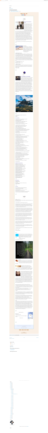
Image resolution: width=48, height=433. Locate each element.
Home (24, 337)
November (12, 389)
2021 (11, 386)
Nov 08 (12, 402)
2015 (11, 417)
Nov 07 (12, 403)
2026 (11, 382)
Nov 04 (12, 405)
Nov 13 (12, 400)
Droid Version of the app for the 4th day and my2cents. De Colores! (24, 380)
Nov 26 (12, 392)
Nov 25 (12, 393)
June (11, 410)
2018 (11, 415)
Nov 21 (12, 395)
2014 (11, 418)
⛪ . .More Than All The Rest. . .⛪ (14, 11)
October (12, 407)
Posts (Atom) (13, 338)
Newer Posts (11, 337)
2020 (11, 387)
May (11, 411)
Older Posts (37, 337)
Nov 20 (12, 396)
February (12, 413)
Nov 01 (12, 406)
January (12, 414)
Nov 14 (12, 399)
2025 (11, 383)
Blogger (27, 426)
